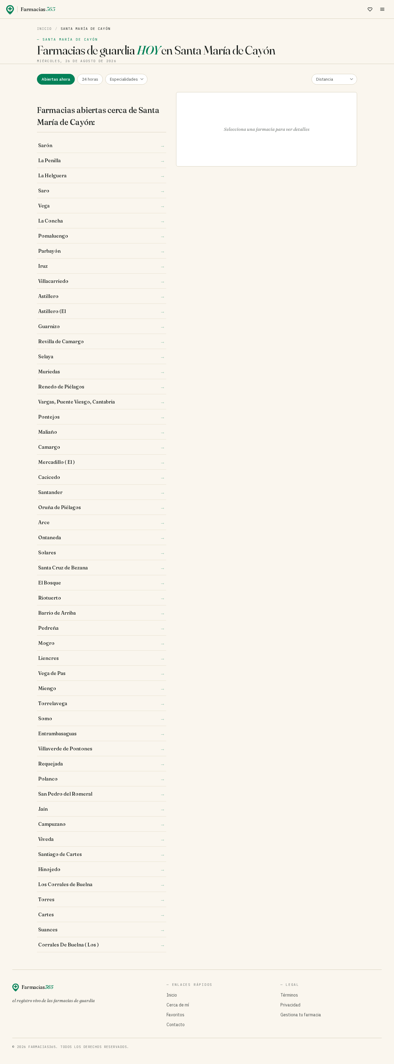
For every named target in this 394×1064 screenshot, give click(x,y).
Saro (101, 190)
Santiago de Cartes (101, 854)
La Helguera (101, 175)
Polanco (101, 779)
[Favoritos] (370, 9)
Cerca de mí (178, 1005)
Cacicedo (101, 477)
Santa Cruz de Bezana (101, 567)
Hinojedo (101, 869)
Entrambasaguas (101, 733)
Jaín (101, 809)
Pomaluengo (101, 236)
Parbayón (101, 251)
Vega (101, 206)
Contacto (176, 1024)
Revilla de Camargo (101, 341)
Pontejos (101, 417)
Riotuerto (101, 598)
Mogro (101, 643)
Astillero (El (101, 311)
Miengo (101, 688)
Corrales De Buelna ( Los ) (101, 945)
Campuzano (101, 824)
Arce (101, 522)
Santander (101, 492)
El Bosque (101, 583)
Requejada (101, 764)
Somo (101, 718)
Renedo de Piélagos (101, 386)
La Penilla (101, 160)
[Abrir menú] (382, 9)
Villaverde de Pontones (101, 748)
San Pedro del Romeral (101, 794)
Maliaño (101, 432)
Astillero (101, 296)
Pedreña (101, 628)
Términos (289, 995)
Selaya (101, 356)
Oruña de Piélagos (101, 507)
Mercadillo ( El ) (101, 462)
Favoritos (175, 1015)
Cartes (101, 914)
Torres (101, 899)
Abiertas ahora (56, 79)
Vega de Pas (101, 673)
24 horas (90, 79)
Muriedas (101, 371)
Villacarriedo (101, 281)
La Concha (101, 221)
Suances (101, 929)
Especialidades (124, 79)
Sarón (101, 145)
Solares (101, 552)
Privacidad (290, 1005)
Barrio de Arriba (101, 613)
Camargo (101, 447)
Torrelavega (101, 703)
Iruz (101, 266)
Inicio (44, 28)
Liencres (101, 658)
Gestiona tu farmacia (300, 1015)
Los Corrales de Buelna (101, 884)
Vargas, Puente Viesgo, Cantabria (101, 402)
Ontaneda (101, 537)
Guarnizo (101, 326)
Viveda (101, 839)
